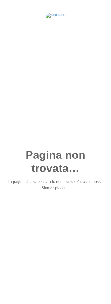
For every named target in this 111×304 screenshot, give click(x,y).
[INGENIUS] (55, 15)
